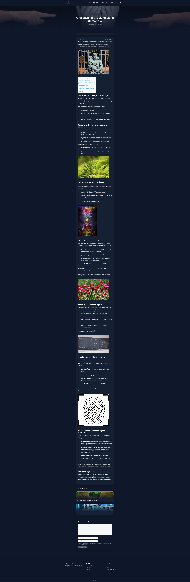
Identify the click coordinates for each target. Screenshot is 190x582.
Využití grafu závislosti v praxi (83, 86)
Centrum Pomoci (95, 2)
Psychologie (88, 569)
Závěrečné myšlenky (82, 91)
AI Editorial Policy (95, 580)
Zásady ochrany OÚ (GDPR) (112, 569)
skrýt (88, 78)
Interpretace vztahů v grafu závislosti (85, 85)
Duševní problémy (104, 2)
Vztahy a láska (88, 567)
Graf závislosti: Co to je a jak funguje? (85, 80)
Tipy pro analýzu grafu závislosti (84, 83)
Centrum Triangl (75, 2)
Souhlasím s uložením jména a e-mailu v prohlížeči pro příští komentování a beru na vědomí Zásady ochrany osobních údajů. (95, 544)
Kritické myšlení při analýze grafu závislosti (86, 88)
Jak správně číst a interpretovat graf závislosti (86, 82)
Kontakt (108, 567)
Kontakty (120, 2)
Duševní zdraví (89, 565)
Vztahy (111, 2)
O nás (108, 565)
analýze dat (87, 101)
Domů (78, 34)
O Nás (116, 2)
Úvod (90, 2)
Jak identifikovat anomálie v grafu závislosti (86, 89)
